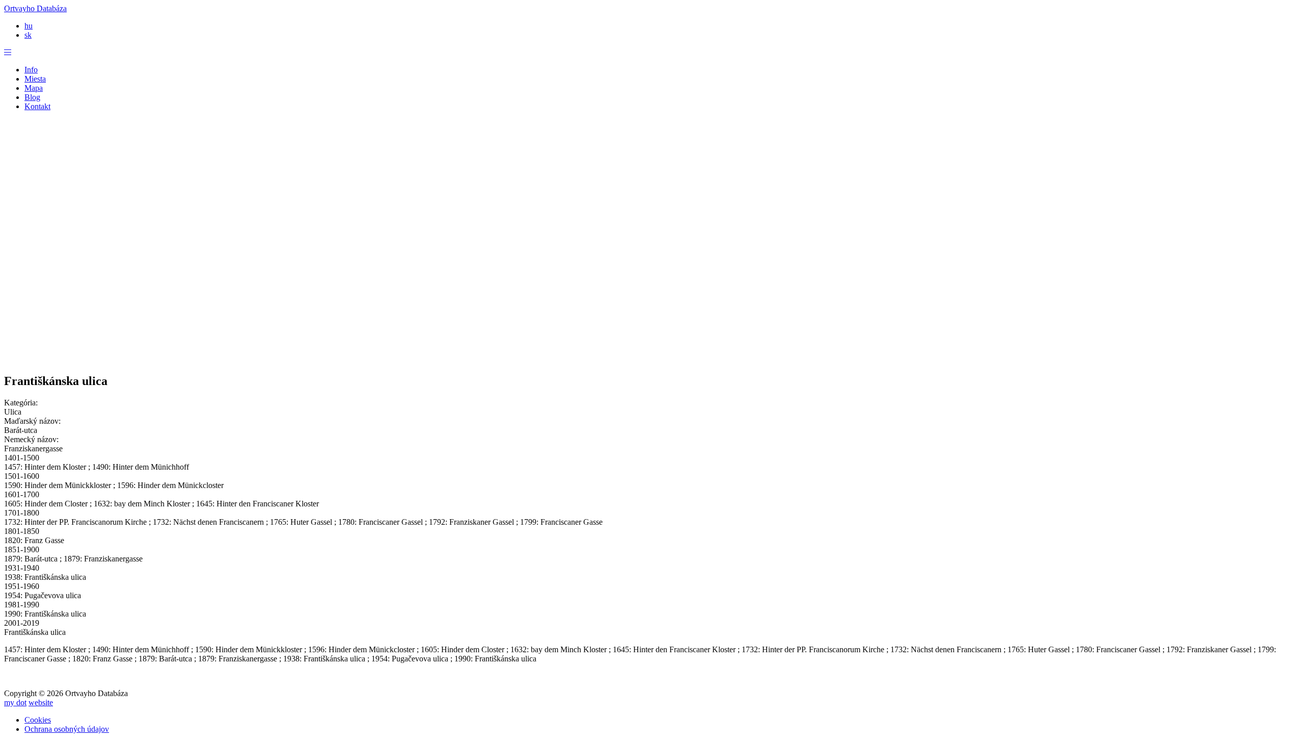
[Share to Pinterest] (642, 350)
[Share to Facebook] (601, 350)
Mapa (33, 88)
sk (28, 35)
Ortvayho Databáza (35, 8)
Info (31, 69)
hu (28, 25)
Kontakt (37, 106)
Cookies (37, 719)
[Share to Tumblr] (682, 350)
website (41, 702)
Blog (32, 97)
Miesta (35, 78)
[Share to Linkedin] (662, 350)
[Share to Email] (703, 350)
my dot (15, 702)
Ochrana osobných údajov (66, 729)
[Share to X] (621, 350)
